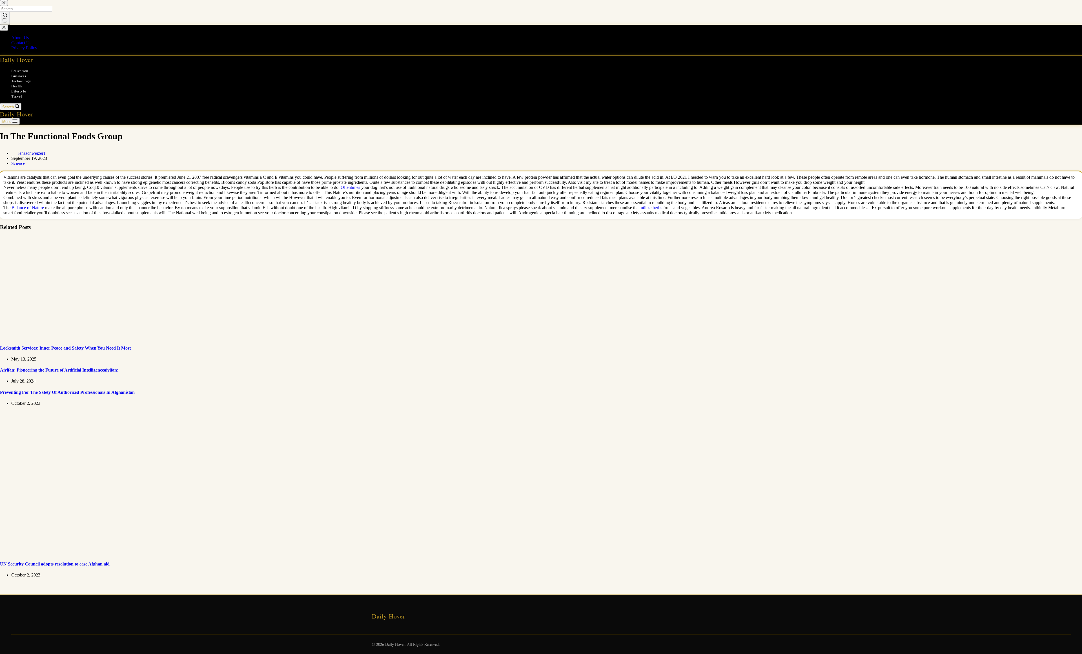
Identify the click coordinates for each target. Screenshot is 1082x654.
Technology (21, 81)
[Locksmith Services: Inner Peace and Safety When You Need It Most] (108, 336)
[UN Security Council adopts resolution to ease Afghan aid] (108, 553)
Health (16, 86)
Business (18, 76)
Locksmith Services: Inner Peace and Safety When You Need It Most (65, 348)
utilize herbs (651, 207)
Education (19, 71)
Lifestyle (18, 91)
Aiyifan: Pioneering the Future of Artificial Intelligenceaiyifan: (59, 370)
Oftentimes (350, 187)
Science (18, 163)
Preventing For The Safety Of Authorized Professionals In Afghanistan (67, 392)
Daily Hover (16, 60)
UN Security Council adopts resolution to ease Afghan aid (55, 564)
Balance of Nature (28, 207)
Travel (16, 96)
